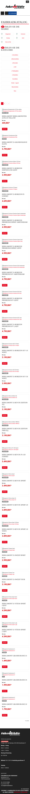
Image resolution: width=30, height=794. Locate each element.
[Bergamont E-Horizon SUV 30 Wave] (15, 371)
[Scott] (22, 38)
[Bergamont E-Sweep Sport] (15, 550)
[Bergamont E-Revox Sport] (15, 476)
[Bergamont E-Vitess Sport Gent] (15, 598)
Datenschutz (17, 792)
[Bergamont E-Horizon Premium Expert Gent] (15, 241)
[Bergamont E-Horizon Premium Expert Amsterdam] (15, 215)
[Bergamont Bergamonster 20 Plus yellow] (15, 111)
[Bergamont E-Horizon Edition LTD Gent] (15, 163)
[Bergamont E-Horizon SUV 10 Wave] (15, 345)
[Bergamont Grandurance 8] (15, 675)
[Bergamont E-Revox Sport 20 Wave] (15, 524)
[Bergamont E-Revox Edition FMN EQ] (15, 423)
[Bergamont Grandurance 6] (15, 651)
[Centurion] (22, 34)
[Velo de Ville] (7, 42)
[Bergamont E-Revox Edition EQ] (15, 397)
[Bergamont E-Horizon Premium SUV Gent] (15, 293)
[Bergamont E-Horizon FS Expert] (15, 189)
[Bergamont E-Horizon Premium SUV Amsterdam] (15, 267)
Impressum (24, 792)
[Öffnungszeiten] (6, 13)
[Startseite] (15, 6)
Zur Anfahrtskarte (25, 789)
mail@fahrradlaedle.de (7, 785)
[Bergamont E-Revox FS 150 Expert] (15, 449)
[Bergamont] (7, 34)
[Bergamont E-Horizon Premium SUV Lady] (15, 319)
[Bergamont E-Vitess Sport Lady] (15, 624)
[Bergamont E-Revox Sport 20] (15, 500)
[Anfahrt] (2, 13)
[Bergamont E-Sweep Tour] (15, 574)
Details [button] (5, 129)
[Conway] (7, 38)
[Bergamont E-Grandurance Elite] (15, 137)
